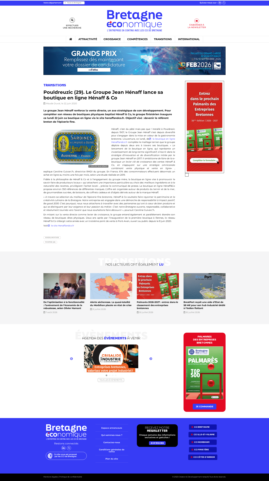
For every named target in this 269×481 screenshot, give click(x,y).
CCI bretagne (202, 427)
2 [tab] (109, 375)
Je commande (204, 406)
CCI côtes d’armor (204, 457)
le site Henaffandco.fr (62, 225)
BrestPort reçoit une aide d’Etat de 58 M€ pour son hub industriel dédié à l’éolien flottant (204, 305)
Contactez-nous (111, 442)
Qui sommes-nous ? (111, 435)
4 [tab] (115, 375)
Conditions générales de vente (111, 450)
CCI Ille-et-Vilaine (204, 434)
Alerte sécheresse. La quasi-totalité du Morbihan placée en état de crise (111, 304)
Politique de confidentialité (70, 477)
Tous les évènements (110, 380)
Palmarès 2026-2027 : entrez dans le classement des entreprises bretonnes (157, 305)
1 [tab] (106, 375)
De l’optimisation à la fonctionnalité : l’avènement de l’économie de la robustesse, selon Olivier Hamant (63, 305)
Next (150, 358)
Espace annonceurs (111, 428)
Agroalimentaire (52, 237)
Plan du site (111, 458)
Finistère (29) (50, 242)
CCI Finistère (201, 449)
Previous (71, 358)
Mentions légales (50, 477)
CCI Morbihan (202, 442)
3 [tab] (112, 375)
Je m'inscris (157, 443)
